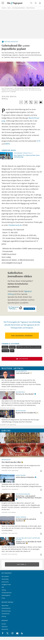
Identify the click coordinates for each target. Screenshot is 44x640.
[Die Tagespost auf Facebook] (3, 633)
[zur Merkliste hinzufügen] (21, 102)
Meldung (5, 347)
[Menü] (3, 3)
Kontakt (4, 624)
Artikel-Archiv (5, 582)
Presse (3, 598)
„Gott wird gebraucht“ (23, 373)
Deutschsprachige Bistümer (18, 8)
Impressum (4, 626)
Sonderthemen (6, 613)
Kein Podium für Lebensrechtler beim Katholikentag (27, 156)
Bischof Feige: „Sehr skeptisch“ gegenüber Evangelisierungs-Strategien (29, 497)
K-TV (38, 141)
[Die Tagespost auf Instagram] (11, 633)
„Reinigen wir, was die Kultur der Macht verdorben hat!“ (28, 542)
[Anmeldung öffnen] (40, 3)
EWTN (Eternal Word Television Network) (28, 347)
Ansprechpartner (6, 608)
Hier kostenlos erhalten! (22, 336)
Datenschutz (5, 629)
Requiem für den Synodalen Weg (26, 413)
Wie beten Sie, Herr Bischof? (25, 394)
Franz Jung (5, 351)
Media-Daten (5, 605)
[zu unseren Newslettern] (16, 633)
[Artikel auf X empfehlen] (31, 102)
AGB (3, 587)
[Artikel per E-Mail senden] (40, 102)
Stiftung (4, 616)
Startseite (4, 8)
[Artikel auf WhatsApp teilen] (35, 102)
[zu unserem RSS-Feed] (21, 633)
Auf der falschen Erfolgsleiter (25, 477)
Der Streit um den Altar (11, 462)
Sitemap (4, 590)
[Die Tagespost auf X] (6, 633)
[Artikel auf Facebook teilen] (26, 102)
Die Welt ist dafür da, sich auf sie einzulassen (26, 520)
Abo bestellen (5, 576)
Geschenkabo (5, 579)
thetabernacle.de (15, 225)
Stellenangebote (6, 595)
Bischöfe (12, 347)
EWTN (7, 144)
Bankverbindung (6, 611)
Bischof (32, 118)
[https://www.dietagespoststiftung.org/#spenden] (22, 308)
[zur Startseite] (15, 3)
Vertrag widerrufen (7, 592)
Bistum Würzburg (30, 8)
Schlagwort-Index (6, 584)
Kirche (9, 8)
